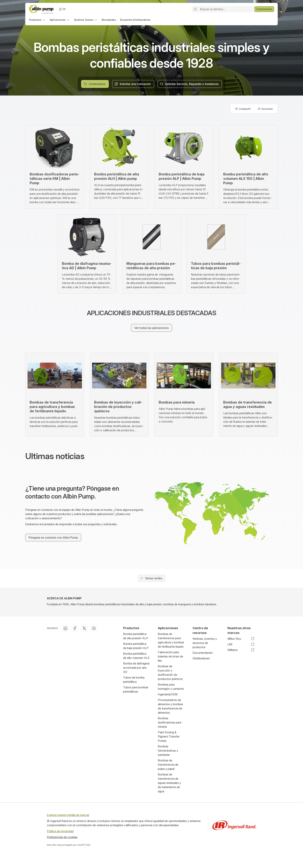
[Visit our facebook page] (75, 628)
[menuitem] (37, 20)
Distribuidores (201, 658)
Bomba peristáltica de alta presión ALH (135, 636)
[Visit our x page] (84, 628)
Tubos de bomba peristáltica (133, 679)
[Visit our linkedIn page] (65, 628)
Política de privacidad (60, 831)
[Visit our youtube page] (93, 628)
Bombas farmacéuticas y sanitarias (168, 750)
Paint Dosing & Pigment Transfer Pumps (169, 736)
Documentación (203, 652)
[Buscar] (195, 9)
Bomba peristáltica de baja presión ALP (136, 646)
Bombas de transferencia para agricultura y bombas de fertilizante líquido (171, 640)
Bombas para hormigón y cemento (171, 686)
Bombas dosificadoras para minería (169, 722)
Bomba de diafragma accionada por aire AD (136, 668)
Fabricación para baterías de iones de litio (170, 656)
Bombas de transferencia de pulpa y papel (168, 765)
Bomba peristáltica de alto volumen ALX (136, 656)
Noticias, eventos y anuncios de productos (205, 643)
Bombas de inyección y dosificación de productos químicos (170, 672)
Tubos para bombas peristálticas (135, 689)
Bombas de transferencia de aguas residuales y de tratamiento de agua (169, 783)
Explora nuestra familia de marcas (68, 815)
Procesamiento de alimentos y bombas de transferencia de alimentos (170, 706)
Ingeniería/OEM (167, 694)
